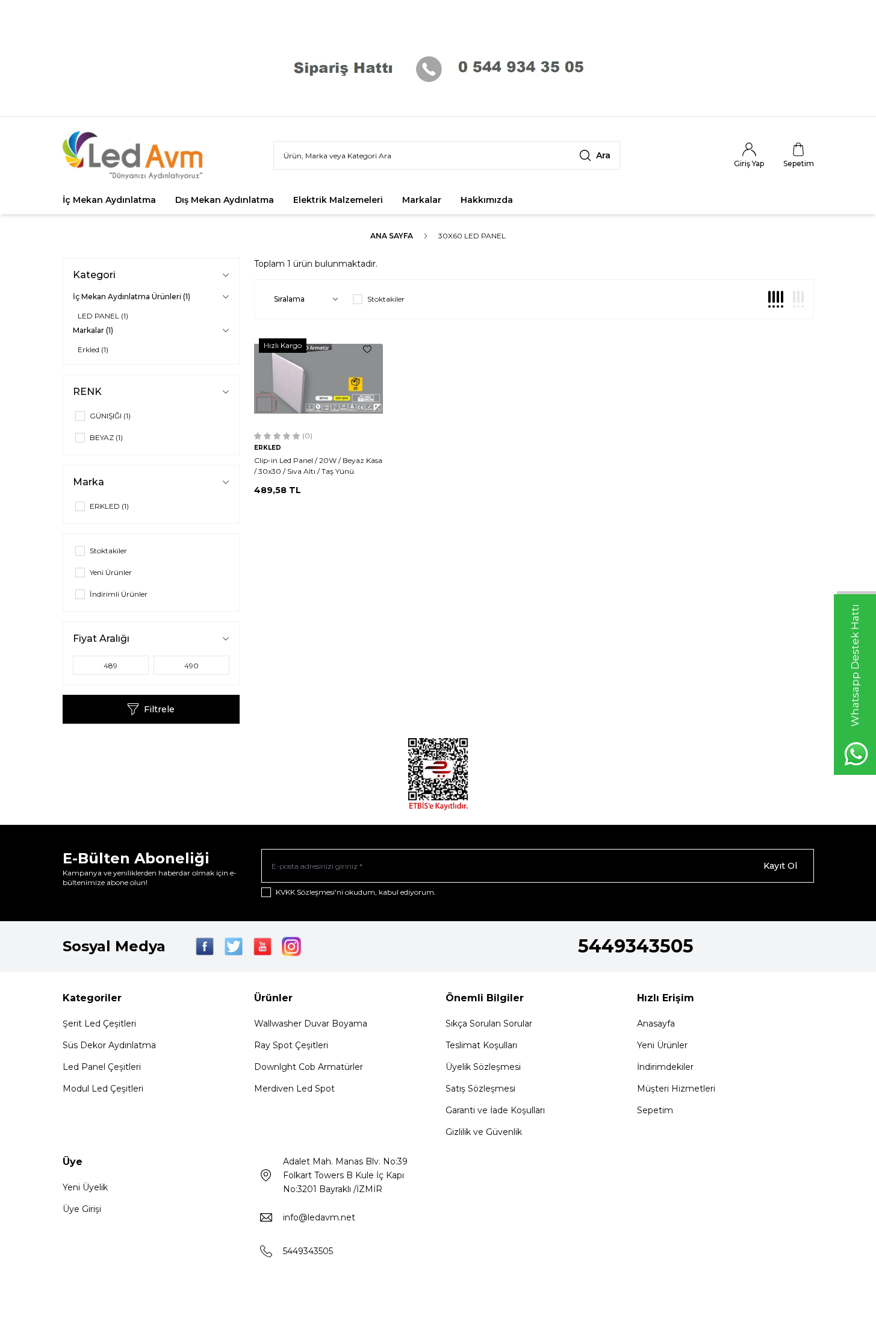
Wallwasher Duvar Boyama (310, 1023)
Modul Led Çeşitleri (103, 1088)
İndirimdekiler (665, 1066)
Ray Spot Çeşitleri (291, 1045)
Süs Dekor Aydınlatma (109, 1045)
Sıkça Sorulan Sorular (489, 1023)
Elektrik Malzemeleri (338, 199)
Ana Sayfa (391, 235)
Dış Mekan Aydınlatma (224, 199)
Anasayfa (656, 1023)
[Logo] (135, 155)
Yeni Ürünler (662, 1045)
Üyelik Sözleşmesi (483, 1066)
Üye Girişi (82, 1209)
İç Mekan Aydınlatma (109, 199)
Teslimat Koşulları (481, 1045)
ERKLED (267, 448)
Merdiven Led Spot (294, 1088)
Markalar (421, 199)
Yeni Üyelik (85, 1187)
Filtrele (159, 709)
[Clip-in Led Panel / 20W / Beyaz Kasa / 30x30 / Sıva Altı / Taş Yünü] (319, 379)
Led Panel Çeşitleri (102, 1066)
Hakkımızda (487, 199)
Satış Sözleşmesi (480, 1088)
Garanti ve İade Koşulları (495, 1110)
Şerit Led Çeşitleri (99, 1023)
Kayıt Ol (780, 865)
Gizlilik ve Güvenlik (484, 1131)
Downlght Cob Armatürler (308, 1066)
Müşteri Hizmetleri (676, 1088)
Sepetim (655, 1110)
